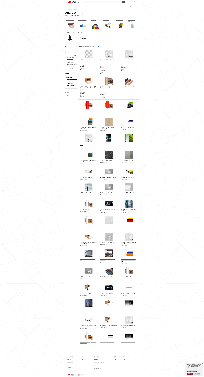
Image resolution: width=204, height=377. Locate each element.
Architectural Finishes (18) (71, 55)
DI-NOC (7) (67, 92)
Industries (75, 6)
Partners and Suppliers (70, 364)
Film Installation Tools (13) (71, 57)
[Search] (123, 2)
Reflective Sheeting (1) (70, 62)
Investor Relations (70, 362)
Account (133, 6)
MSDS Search (96, 359)
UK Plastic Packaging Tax (97, 368)
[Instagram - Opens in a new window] (136, 359)
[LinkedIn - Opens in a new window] (124, 359)
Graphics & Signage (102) (71, 83)
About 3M (69, 359)
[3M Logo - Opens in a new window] (74, 2)
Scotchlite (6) (67, 95)
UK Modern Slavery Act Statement (99, 362)
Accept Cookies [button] (190, 373)
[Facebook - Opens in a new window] (132, 359)
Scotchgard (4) (67, 94)
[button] (196, 374)
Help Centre (115, 359)
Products (69, 6)
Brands (80, 6)
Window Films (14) (70, 68)
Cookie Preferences (84, 374)
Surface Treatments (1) (71, 85)
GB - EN (132, 1)
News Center (84, 359)
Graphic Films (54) (70, 59)
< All (65, 52)
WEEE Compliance (96, 364)
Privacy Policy (79, 374)
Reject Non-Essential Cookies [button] (192, 371)
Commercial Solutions (89, 46)
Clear (99, 46)
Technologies (69, 367)
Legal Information (73, 374)
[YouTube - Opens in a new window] (128, 359)
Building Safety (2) (70, 81)
